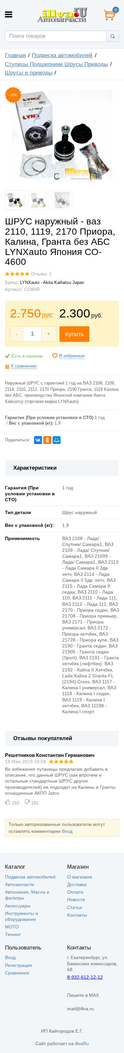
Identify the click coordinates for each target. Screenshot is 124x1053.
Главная (15, 55)
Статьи (74, 907)
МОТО (12, 926)
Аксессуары (17, 905)
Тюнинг (13, 934)
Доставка (77, 884)
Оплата (75, 892)
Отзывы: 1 (41, 274)
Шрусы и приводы (28, 73)
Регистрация (18, 965)
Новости (76, 899)
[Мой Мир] (57, 440)
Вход (67, 831)
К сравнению (24, 366)
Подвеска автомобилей (62, 55)
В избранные (72, 356)
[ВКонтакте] (38, 440)
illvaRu (82, 1043)
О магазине (79, 876)
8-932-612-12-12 (85, 977)
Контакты (77, 915)
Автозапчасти (19, 884)
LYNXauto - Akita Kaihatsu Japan (52, 282)
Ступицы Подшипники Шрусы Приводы (56, 64)
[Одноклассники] (47, 440)
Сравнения (17, 972)
